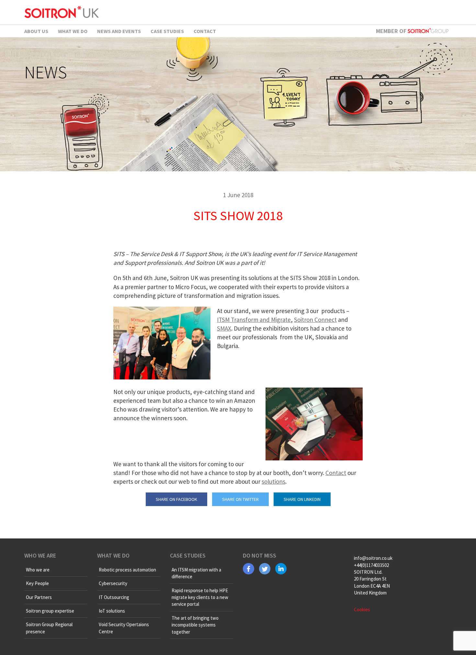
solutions (273, 481)
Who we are (38, 570)
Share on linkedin (302, 499)
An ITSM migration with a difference (196, 573)
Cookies (362, 609)
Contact (205, 31)
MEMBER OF (392, 31)
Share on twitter (240, 499)
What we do (72, 31)
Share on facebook (176, 499)
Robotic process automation (127, 570)
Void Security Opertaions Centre (124, 627)
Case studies (167, 31)
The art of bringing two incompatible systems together (195, 625)
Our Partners (39, 597)
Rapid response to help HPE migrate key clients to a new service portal (200, 597)
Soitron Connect (315, 319)
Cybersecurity (113, 583)
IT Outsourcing (114, 597)
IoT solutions (112, 611)
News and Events (119, 31)
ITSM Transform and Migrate (254, 319)
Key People (37, 583)
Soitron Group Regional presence (49, 627)
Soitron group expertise (50, 611)
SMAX (224, 328)
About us (36, 31)
